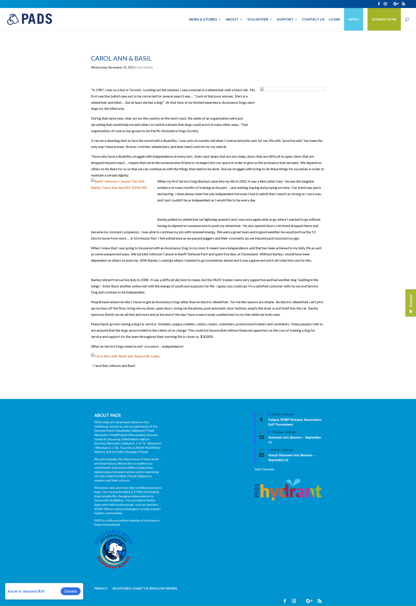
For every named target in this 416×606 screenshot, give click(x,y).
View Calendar (264, 469)
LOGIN (334, 19)
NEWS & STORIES (203, 19)
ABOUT (232, 19)
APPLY (353, 19)
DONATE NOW (384, 19)
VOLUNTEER (257, 19)
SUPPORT (285, 19)
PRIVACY (100, 588)
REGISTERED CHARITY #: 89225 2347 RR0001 (145, 588)
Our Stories (145, 67)
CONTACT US (313, 19)
